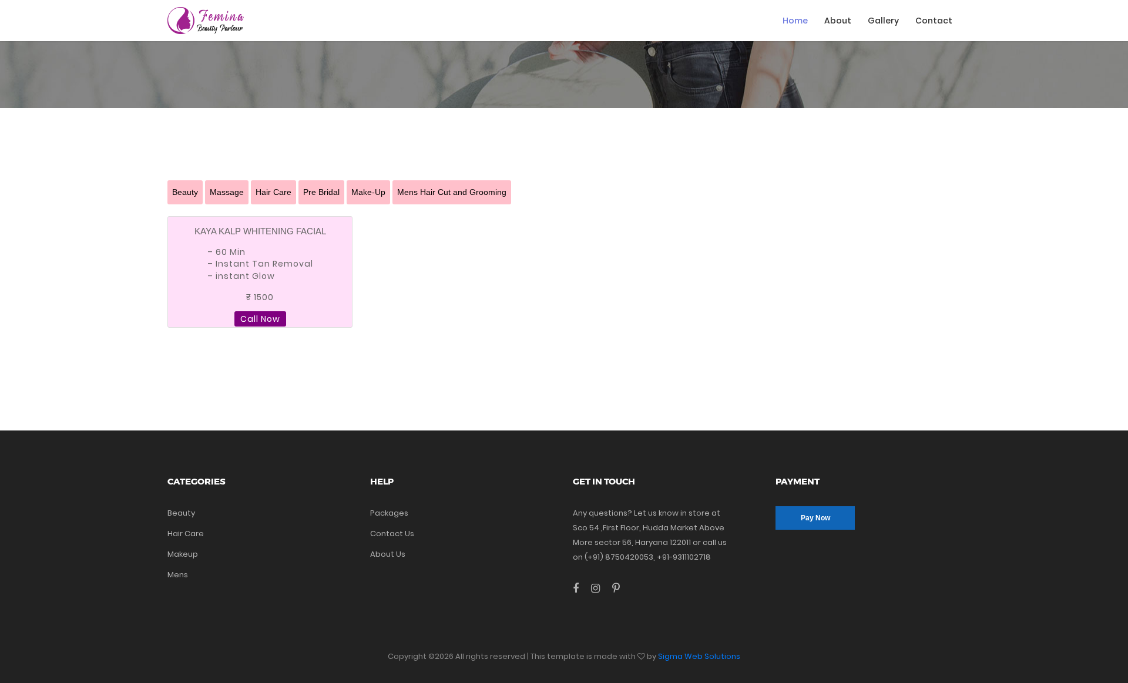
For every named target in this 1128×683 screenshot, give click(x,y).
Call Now (260, 319)
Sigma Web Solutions (699, 656)
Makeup (182, 554)
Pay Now (815, 518)
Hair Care (273, 192)
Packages (389, 513)
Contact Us (392, 533)
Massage (227, 192)
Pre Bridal (321, 192)
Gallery (883, 20)
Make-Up (368, 192)
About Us (387, 554)
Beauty (185, 192)
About (837, 20)
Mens (177, 574)
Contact (933, 20)
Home (795, 20)
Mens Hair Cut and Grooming (451, 192)
